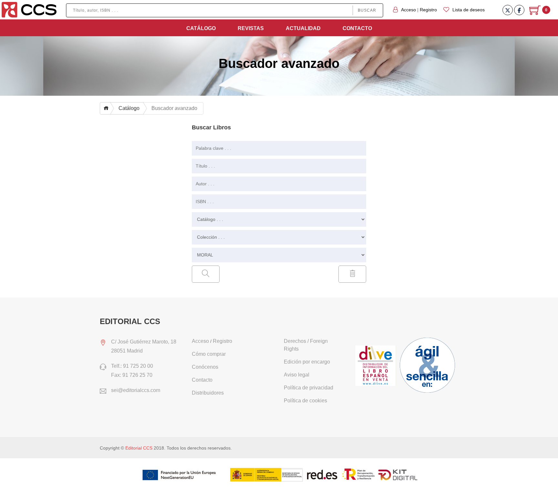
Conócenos (205, 367)
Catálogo (201, 28)
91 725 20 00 (138, 366)
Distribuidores (208, 393)
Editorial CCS (138, 448)
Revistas (251, 28)
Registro (428, 9)
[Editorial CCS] (29, 9)
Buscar (367, 10)
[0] (535, 12)
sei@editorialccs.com (135, 390)
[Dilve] (376, 366)
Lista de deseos (468, 9)
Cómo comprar (209, 354)
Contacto (357, 28)
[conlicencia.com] (428, 366)
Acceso (408, 9)
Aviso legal (296, 374)
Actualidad (303, 28)
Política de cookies (305, 400)
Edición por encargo (307, 362)
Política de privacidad (308, 387)
